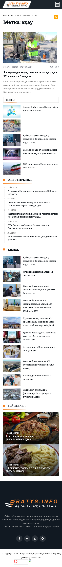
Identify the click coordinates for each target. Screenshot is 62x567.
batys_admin (11, 66)
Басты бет (8, 15)
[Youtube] (27, 538)
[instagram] (35, 538)
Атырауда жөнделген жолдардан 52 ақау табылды (30, 74)
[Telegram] (43, 538)
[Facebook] (19, 538)
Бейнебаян (13, 432)
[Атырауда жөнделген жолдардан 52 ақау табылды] (31, 47)
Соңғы (10, 99)
